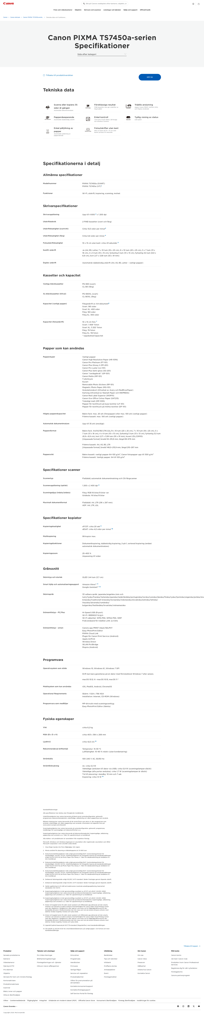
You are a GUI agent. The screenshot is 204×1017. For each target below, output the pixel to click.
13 (95, 741)
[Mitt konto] (193, 4)
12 (100, 586)
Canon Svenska (9, 1006)
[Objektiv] (82, 10)
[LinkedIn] (188, 1006)
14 (102, 776)
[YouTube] (199, 1006)
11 (97, 584)
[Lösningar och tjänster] (122, 10)
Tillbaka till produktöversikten (59, 75)
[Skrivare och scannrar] (102, 10)
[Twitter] (194, 1006)
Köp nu (150, 77)
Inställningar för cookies (146, 1000)
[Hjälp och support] (138, 10)
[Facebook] (178, 1006)
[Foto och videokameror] (73, 10)
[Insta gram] (183, 1006)
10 (112, 529)
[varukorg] (199, 4)
